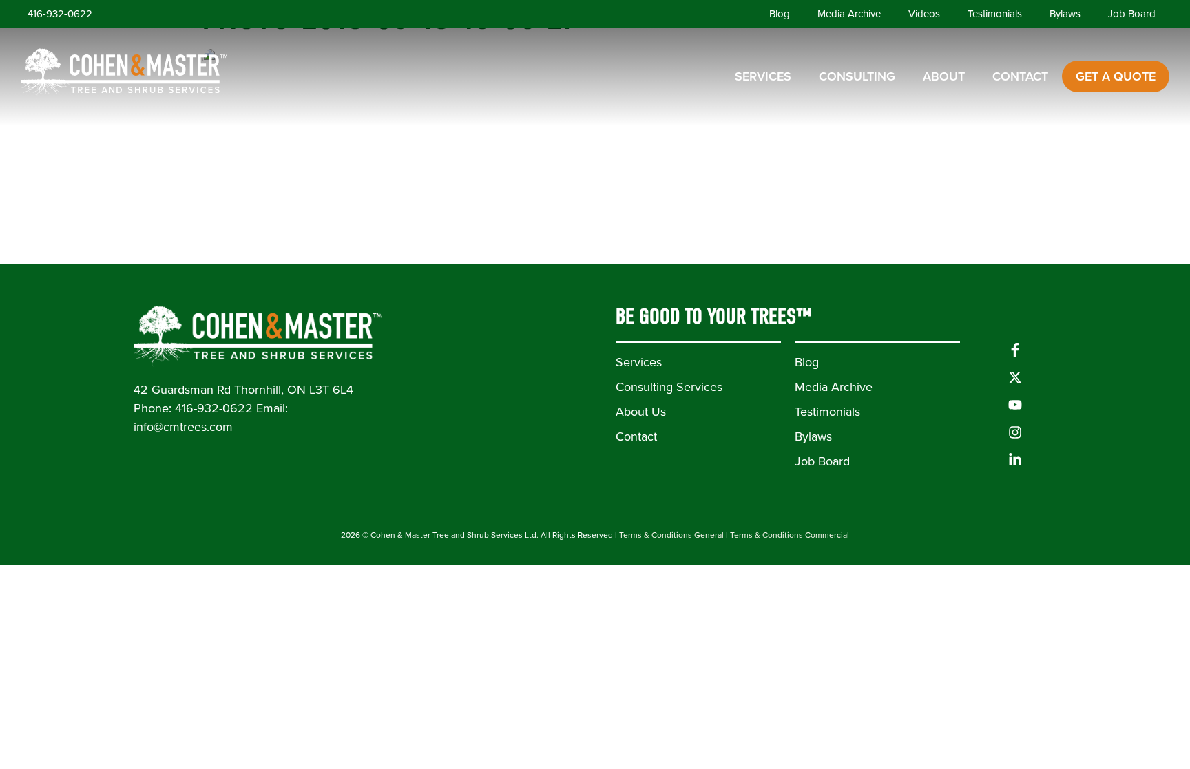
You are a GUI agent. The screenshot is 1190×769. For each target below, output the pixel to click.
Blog (779, 14)
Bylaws (1065, 14)
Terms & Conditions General (671, 535)
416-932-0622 (60, 14)
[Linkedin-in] (1015, 460)
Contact (1020, 76)
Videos (924, 14)
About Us (641, 411)
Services (763, 76)
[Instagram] (1015, 432)
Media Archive (849, 14)
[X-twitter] (1015, 377)
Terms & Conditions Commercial (789, 535)
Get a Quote (1116, 76)
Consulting (857, 76)
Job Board (1132, 14)
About (944, 76)
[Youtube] (1015, 405)
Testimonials (995, 14)
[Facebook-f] (1015, 350)
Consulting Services (669, 386)
